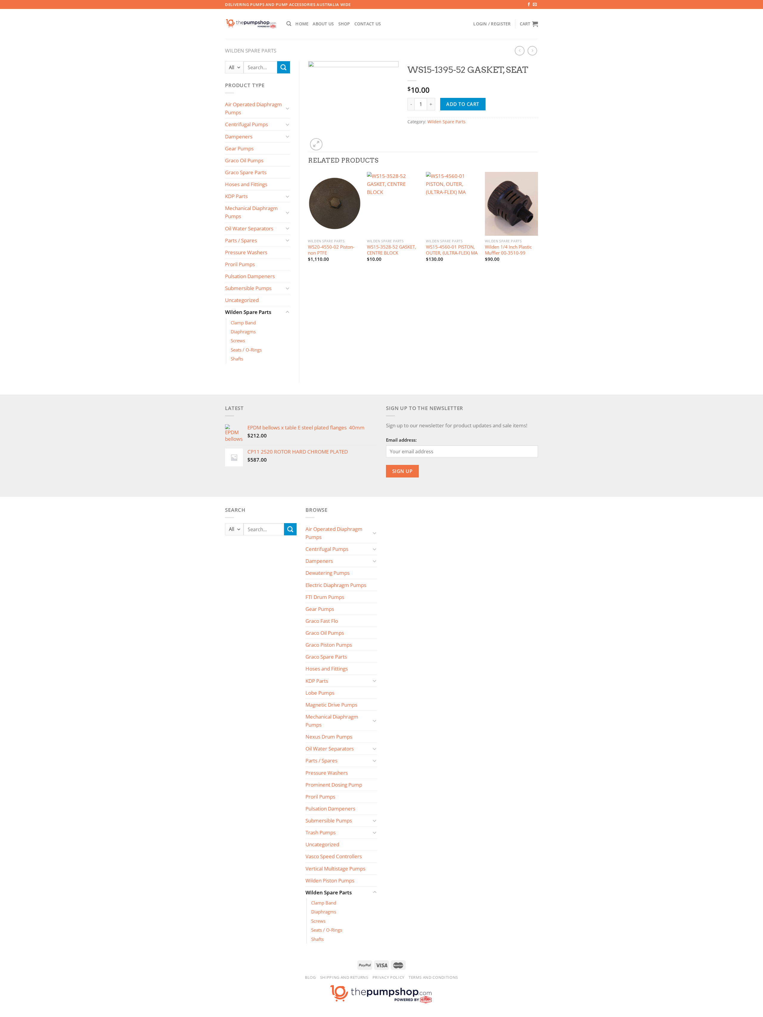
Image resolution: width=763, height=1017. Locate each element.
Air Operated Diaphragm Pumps (253, 108)
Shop (344, 24)
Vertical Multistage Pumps (335, 868)
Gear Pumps (239, 148)
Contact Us (367, 24)
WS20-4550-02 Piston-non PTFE (331, 250)
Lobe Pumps (319, 692)
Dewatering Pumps (327, 572)
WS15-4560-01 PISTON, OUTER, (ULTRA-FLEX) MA (451, 250)
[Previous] (308, 222)
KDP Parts (236, 196)
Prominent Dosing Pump (333, 784)
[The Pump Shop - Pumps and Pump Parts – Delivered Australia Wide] (251, 24)
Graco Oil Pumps (244, 160)
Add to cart (462, 104)
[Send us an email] (535, 4)
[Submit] (283, 67)
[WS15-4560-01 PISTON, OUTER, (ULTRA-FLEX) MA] (452, 204)
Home (301, 24)
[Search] (288, 24)
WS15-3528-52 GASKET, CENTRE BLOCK (391, 250)
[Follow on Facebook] (529, 4)
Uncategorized (242, 300)
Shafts (237, 359)
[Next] (537, 222)
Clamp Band (243, 323)
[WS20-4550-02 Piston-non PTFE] (334, 204)
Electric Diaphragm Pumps (335, 585)
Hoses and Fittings (246, 184)
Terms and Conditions (433, 977)
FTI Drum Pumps (324, 597)
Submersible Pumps (248, 288)
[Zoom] (316, 144)
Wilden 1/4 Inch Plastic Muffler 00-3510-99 (508, 250)
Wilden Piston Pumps (329, 880)
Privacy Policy (388, 977)
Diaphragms (243, 332)
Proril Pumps (240, 264)
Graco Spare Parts (245, 172)
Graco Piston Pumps (328, 644)
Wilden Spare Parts (250, 50)
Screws (238, 340)
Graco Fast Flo (321, 620)
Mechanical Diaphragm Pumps (251, 212)
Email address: (401, 440)
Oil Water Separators (249, 228)
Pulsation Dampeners (250, 276)
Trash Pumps (320, 832)
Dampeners (238, 136)
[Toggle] (287, 108)
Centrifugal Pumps (246, 124)
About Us (323, 24)
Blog (310, 977)
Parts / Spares (241, 240)
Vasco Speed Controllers (333, 856)
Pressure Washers (246, 252)
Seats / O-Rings (246, 350)
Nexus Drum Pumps (328, 736)
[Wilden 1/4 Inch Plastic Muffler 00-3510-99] (511, 204)
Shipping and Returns (344, 977)
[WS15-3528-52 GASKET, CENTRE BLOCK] (393, 204)
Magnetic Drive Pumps (331, 704)
